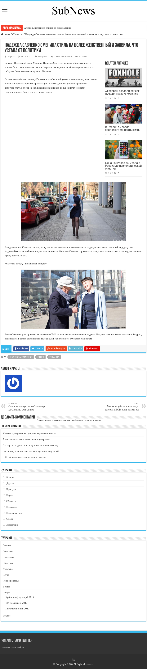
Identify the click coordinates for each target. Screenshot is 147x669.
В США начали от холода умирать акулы (25, 457)
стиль (41, 357)
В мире (10, 477)
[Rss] (73, 659)
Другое (10, 483)
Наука (9, 495)
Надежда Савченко (21, 357)
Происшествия (14, 512)
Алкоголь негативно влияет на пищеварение (47, 27)
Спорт (9, 518)
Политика (11, 507)
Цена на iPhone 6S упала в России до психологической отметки (123, 165)
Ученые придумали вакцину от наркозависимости (29, 433)
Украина (54, 357)
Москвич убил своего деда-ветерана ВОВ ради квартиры (122, 406)
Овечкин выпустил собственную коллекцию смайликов (27, 406)
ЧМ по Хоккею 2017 (16, 602)
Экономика (12, 524)
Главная (7, 545)
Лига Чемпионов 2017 (17, 608)
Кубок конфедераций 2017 (20, 597)
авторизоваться (93, 420)
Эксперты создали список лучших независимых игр (122, 92)
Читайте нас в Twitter (17, 640)
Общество (17, 34)
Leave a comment (63, 56)
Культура (11, 489)
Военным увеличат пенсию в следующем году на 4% (31, 451)
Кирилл (11, 56)
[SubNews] (73, 10)
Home (6, 34)
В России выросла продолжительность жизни (122, 128)
